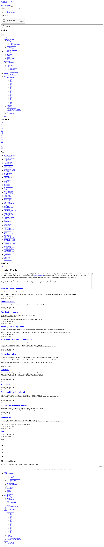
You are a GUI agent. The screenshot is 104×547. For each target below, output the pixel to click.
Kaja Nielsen (7, 257)
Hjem (2, 266)
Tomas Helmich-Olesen (9, 169)
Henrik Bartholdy (8, 250)
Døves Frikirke (10, 58)
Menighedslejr (13, 68)
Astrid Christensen (8, 165)
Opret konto (6, 11)
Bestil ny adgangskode (9, 12)
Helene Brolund (7, 163)
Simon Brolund (7, 255)
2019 (11, 88)
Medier (5, 76)
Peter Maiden (7, 184)
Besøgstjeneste (10, 65)
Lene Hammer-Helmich (9, 253)
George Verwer (7, 205)
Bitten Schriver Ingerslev (10, 158)
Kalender (6, 112)
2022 (11, 84)
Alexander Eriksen (8, 211)
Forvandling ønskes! (8, 354)
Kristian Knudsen (8, 218)
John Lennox (7, 160)
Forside (5, 37)
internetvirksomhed (39, 275)
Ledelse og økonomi (15, 44)
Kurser (8, 70)
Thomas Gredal (7, 216)
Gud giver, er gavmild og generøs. (14, 405)
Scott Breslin (7, 185)
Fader (3, 432)
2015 (11, 94)
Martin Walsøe (7, 235)
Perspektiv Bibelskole (15, 109)
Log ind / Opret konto (6, 5)
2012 (11, 98)
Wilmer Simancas (8, 213)
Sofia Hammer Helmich (9, 251)
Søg (2, 33)
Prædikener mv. (10, 77)
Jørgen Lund (7, 258)
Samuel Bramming (8, 191)
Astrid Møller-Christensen (10, 217)
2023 (11, 83)
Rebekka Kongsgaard (9, 229)
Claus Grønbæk (7, 236)
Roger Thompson (8, 224)
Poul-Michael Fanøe (8, 207)
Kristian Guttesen (8, 177)
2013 (11, 97)
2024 (11, 81)
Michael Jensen (7, 246)
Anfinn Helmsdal (8, 162)
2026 (11, 79)
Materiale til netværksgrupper (14, 110)
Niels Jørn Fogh (7, 242)
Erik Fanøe (6, 181)
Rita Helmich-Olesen (9, 249)
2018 (11, 90)
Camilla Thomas (8, 244)
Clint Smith (6, 183)
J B (4, 188)
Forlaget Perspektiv (11, 108)
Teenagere (9, 64)
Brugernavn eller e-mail (7, 6)
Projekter (6, 73)
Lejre (8, 66)
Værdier (12, 42)
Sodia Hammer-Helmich (9, 203)
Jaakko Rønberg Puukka (9, 239)
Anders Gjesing (7, 159)
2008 (11, 103)
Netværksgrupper (11, 62)
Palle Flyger (6, 174)
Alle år (2, 122)
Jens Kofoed (7, 225)
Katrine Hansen (7, 195)
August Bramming (8, 187)
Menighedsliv (7, 61)
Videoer (9, 106)
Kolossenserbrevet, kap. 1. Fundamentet (16, 339)
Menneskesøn (6, 417)
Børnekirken (10, 53)
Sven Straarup (7, 189)
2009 (11, 102)
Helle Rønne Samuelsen (9, 238)
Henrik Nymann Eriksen (9, 243)
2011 (11, 99)
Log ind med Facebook (6, 27)
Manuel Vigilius (7, 199)
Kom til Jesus (6, 384)
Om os (8, 40)
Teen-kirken (9, 54)
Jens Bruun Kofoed (8, 200)
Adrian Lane (7, 209)
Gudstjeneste (7, 51)
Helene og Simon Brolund (10, 210)
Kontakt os (9, 47)
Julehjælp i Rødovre (11, 75)
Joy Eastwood (7, 227)
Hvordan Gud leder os (9, 312)
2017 (11, 91)
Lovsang (9, 57)
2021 (11, 86)
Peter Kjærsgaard (8, 173)
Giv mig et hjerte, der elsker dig (13, 392)
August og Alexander (9, 156)
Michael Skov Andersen (9, 233)
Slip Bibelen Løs (14, 72)
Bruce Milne (7, 178)
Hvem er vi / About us (9, 39)
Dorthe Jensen (7, 180)
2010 (11, 101)
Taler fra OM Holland (9, 247)
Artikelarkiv (9, 105)
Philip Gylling (7, 206)
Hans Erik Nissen (8, 228)
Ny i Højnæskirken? (11, 46)
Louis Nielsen (7, 202)
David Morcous (7, 221)
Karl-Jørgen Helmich (9, 194)
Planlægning (10, 59)
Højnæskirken (4, 2)
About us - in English (12, 50)
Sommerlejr (12, 69)
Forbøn (8, 55)
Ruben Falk (6, 171)
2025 (11, 80)
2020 (11, 87)
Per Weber (6, 176)
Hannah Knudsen (8, 166)
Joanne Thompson (8, 167)
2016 (11, 92)
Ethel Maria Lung (8, 198)
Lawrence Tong (7, 231)
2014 (11, 95)
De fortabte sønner (8, 302)
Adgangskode (4, 8)
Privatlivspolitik (10, 48)
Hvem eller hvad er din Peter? (12, 288)
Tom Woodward (7, 260)
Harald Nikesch (7, 196)
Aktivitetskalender (11, 113)
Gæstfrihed (5, 370)
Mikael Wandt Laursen (9, 170)
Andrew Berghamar (8, 192)
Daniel (5, 232)
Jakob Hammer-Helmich (9, 155)
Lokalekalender (10, 114)
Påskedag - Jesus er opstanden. (13, 326)
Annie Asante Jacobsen (9, 214)
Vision (11, 43)
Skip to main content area (7, 1)
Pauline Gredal (7, 222)
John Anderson (7, 254)
